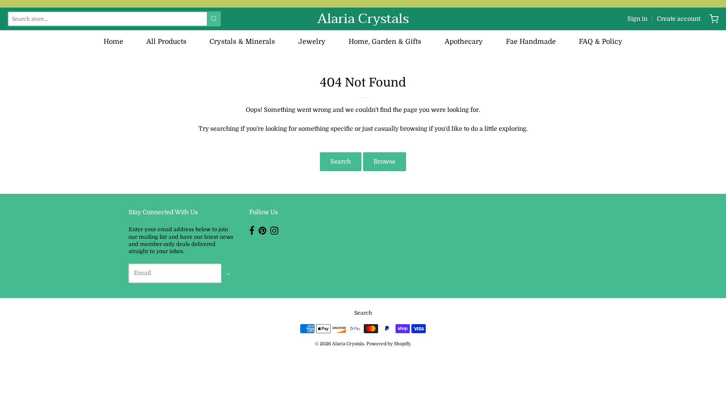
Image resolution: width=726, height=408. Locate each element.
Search (340, 161)
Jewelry (312, 41)
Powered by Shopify (388, 343)
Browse (385, 161)
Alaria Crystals (363, 18)
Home (113, 41)
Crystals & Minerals (242, 41)
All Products (166, 41)
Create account (678, 18)
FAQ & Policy (600, 41)
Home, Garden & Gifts (385, 41)
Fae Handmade (531, 41)
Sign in (637, 18)
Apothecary (464, 41)
